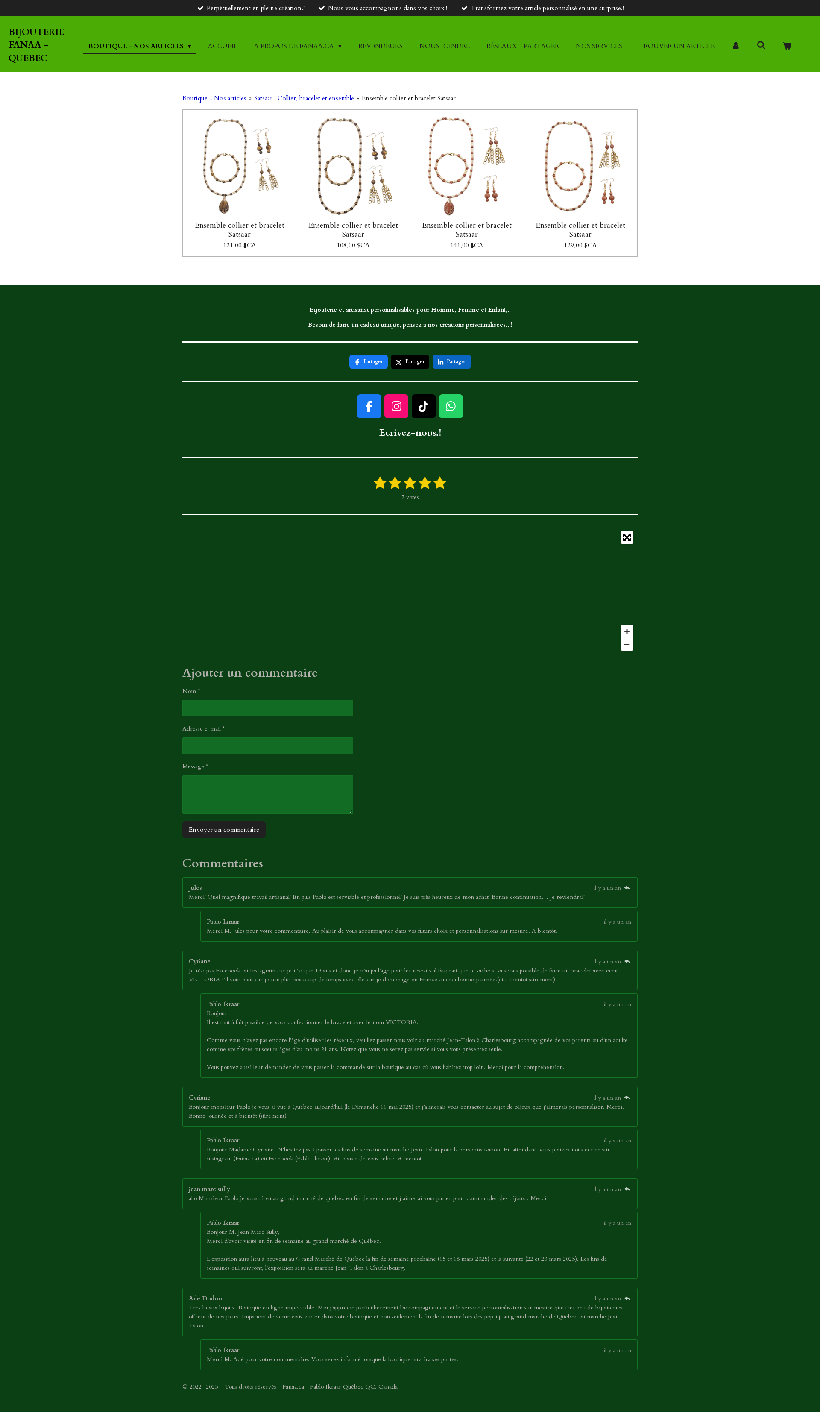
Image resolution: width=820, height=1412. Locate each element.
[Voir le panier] (787, 46)
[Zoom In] (627, 631)
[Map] (410, 591)
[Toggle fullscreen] (627, 537)
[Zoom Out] (627, 644)
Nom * (191, 691)
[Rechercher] (761, 45)
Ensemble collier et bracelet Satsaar (409, 98)
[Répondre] (627, 888)
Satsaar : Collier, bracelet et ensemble (304, 98)
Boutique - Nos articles (214, 98)
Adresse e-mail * (203, 729)
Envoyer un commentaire (224, 829)
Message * (195, 766)
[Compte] (735, 46)
